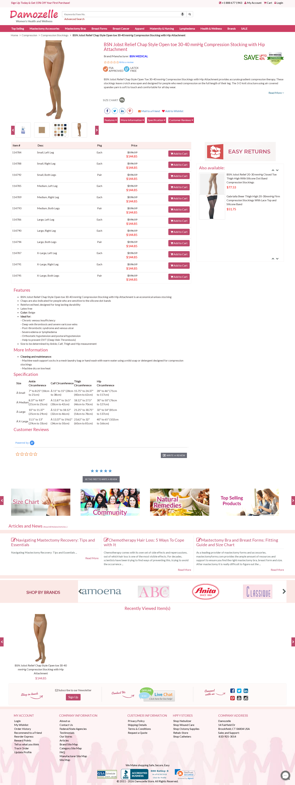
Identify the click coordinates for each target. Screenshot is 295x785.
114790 (16, 230)
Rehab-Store (180, 732)
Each (99, 152)
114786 (16, 219)
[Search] (189, 14)
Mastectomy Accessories (44, 28)
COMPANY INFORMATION (78, 715)
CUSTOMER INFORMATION (147, 715)
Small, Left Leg (45, 152)
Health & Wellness (211, 28)
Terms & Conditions (139, 728)
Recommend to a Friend (28, 732)
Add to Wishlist (174, 111)
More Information (131, 120)
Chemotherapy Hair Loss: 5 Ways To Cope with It (144, 542)
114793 (16, 208)
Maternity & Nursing (162, 28)
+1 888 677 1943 (232, 2)
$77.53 (231, 187)
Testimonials (67, 732)
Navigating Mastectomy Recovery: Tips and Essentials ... (44, 552)
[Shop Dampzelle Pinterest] (232, 698)
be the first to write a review (101, 479)
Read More (275, 92)
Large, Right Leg (46, 230)
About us (65, 720)
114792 (16, 174)
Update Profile (23, 752)
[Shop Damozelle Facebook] (107, 111)
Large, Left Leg (45, 219)
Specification (156, 120)
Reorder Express (23, 736)
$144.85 (131, 156)
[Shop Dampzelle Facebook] (232, 690)
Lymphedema (187, 28)
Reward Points (22, 740)
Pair (99, 174)
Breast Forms (99, 28)
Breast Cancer (121, 28)
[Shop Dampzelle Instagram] (246, 698)
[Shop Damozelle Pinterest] (130, 111)
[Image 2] (42, 129)
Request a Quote (137, 732)
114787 (16, 253)
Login (280, 2)
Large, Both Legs (47, 241)
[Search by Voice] (182, 14)
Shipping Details (137, 724)
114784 (16, 152)
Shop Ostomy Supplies (186, 728)
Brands (231, 28)
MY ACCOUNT (24, 715)
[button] (174, 455)
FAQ (62, 752)
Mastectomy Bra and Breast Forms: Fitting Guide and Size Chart (237, 542)
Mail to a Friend (150, 111)
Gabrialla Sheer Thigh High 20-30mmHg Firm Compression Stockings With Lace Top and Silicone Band (253, 200)
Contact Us (66, 724)
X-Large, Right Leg (48, 264)
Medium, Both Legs (48, 208)
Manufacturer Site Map (73, 756)
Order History (22, 728)
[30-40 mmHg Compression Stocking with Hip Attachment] (60, 129)
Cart (269, 2)
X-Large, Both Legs (48, 275)
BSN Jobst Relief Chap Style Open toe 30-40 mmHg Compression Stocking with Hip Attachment (184, 47)
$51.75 (231, 209)
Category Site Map (71, 748)
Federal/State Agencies (73, 728)
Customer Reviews (180, 120)
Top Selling (17, 28)
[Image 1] (23, 129)
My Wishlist (21, 724)
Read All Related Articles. (55, 526)
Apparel (139, 28)
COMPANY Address (233, 715)
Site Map (65, 759)
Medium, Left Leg (47, 185)
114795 (16, 275)
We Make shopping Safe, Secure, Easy (148, 765)
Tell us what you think (26, 744)
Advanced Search (74, 19)
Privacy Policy (136, 720)
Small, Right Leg (46, 163)
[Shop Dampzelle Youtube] (239, 698)
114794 (16, 241)
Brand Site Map (69, 744)
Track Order (21, 748)
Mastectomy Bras (75, 28)
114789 (16, 197)
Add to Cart (180, 153)
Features (110, 120)
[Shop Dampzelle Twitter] (239, 690)
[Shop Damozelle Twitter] (122, 111)
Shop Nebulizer (182, 720)
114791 (16, 264)
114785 (16, 185)
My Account (254, 2)
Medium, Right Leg (48, 197)
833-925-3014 (227, 736)
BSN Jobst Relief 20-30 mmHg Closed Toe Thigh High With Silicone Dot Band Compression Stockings (252, 178)
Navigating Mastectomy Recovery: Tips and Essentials (53, 542)
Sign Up (73, 697)
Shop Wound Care (183, 724)
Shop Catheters (182, 736)
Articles (64, 740)
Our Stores (66, 736)
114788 (16, 163)
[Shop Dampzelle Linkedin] (246, 690)
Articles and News (38, 526)
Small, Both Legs (46, 174)
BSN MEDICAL (139, 56)
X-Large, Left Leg (47, 253)
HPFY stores (183, 715)
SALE (244, 28)
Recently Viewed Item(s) (147, 608)
